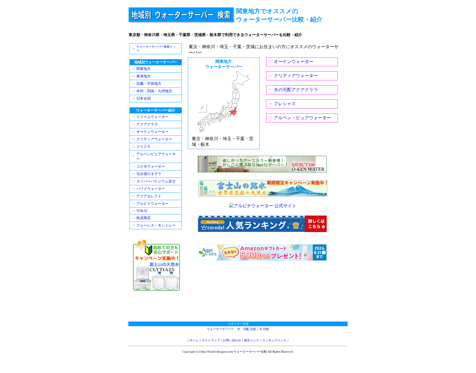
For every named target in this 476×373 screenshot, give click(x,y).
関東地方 (143, 69)
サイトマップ (211, 340)
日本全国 (143, 98)
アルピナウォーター (152, 204)
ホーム (194, 340)
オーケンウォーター (293, 61)
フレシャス (285, 103)
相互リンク (251, 340)
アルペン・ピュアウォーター (302, 117)
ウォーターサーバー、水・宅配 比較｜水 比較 (238, 329)
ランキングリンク (274, 340)
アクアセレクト (148, 196)
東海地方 (143, 76)
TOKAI (141, 211)
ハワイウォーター (150, 189)
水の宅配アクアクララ (296, 89)
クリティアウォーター (296, 75)
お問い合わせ (232, 340)
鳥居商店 (143, 218)
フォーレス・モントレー (156, 225)
